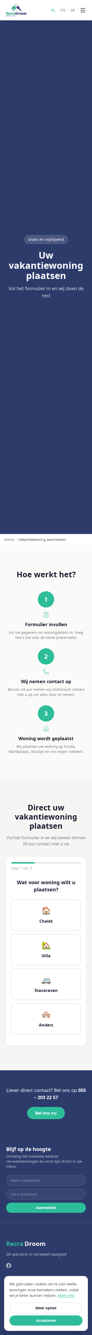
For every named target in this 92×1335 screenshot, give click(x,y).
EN (63, 10)
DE (73, 10)
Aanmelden (46, 1207)
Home (9, 539)
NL (53, 10)
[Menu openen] (83, 10)
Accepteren (46, 1320)
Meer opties (46, 1307)
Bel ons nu (46, 1113)
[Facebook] (8, 1265)
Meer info (66, 1295)
